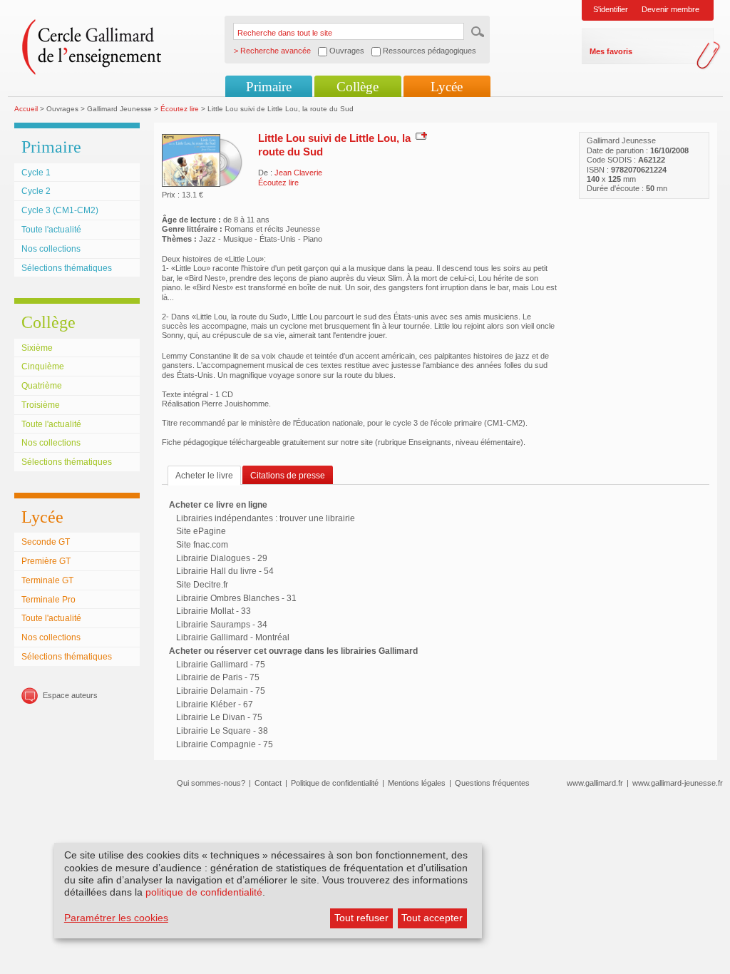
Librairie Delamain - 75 (220, 691)
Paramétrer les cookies (116, 917)
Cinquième (42, 366)
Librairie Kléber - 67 (214, 704)
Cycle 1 (36, 173)
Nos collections (51, 249)
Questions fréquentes (492, 783)
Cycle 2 (36, 191)
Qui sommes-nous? (211, 783)
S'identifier (610, 9)
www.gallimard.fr (595, 783)
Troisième (40, 405)
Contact (268, 783)
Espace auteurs (70, 695)
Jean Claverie (298, 172)
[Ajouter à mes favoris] (419, 135)
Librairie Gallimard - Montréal (232, 637)
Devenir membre (670, 9)
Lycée (447, 86)
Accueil (26, 109)
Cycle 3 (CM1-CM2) (59, 210)
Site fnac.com (202, 545)
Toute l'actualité (51, 230)
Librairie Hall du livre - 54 (225, 571)
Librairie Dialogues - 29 (221, 558)
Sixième (37, 348)
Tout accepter (432, 917)
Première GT (46, 561)
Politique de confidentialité (335, 783)
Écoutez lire (179, 109)
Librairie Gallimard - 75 (220, 665)
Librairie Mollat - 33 (213, 611)
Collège (357, 86)
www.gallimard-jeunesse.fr (677, 783)
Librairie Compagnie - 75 (224, 744)
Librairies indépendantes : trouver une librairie (265, 518)
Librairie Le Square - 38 (222, 731)
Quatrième (41, 386)
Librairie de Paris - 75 (217, 677)
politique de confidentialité (203, 892)
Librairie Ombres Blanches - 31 (236, 598)
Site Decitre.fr (202, 585)
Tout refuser (361, 917)
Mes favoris (611, 51)
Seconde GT (45, 542)
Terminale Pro (48, 600)
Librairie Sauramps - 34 (221, 625)
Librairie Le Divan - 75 (219, 717)
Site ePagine (201, 531)
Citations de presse (287, 476)
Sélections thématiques (66, 268)
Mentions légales (417, 783)
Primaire (269, 86)
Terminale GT (47, 580)
